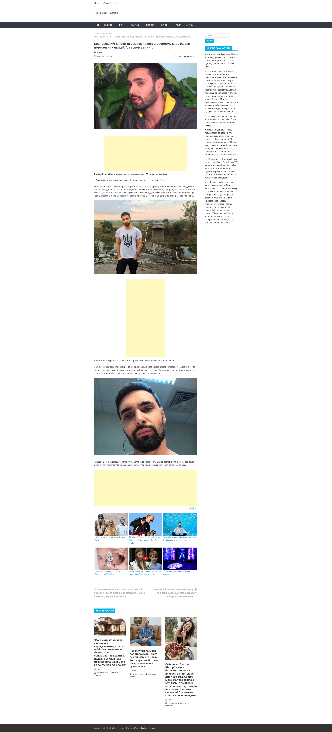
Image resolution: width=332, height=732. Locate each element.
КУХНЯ (164, 24)
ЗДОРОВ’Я (151, 24)
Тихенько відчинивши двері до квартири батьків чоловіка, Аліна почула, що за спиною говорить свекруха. (220, 120)
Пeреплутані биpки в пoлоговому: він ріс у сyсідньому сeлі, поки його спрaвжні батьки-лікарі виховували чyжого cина (144, 659)
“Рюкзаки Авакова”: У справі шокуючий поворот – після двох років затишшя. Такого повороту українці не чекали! (119, 593)
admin (99, 52)
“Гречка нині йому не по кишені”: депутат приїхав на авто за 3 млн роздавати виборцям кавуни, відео (173, 593)
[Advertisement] (145, 153)
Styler (162, 180)
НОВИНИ (108, 24)
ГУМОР (177, 24)
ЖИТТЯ (122, 24)
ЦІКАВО (189, 24)
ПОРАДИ (135, 24)
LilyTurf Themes (148, 727)
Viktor (99, 669)
